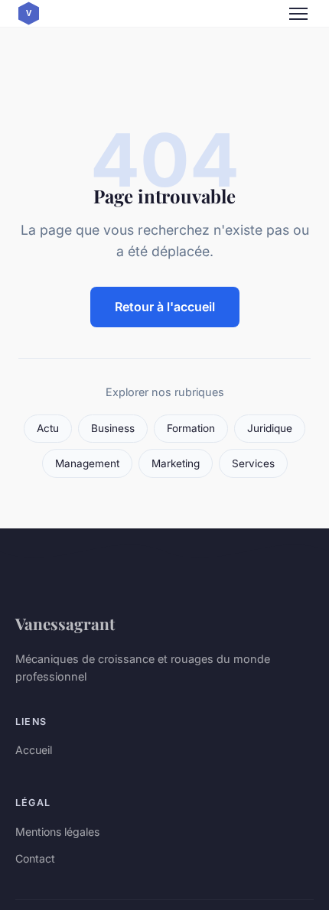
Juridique (269, 428)
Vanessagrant (65, 623)
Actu (48, 428)
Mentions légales (57, 831)
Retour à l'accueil (165, 306)
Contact (35, 858)
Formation (191, 428)
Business (113, 428)
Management (87, 463)
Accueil (33, 749)
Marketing (175, 463)
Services (253, 463)
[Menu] (298, 14)
